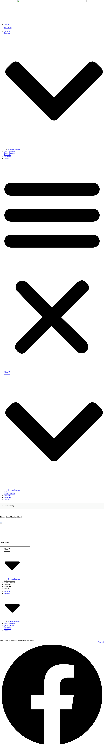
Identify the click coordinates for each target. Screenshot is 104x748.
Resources (7, 156)
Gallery (6, 158)
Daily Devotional (9, 151)
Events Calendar (9, 153)
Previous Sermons (14, 149)
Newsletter (7, 155)
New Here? (7, 24)
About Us (7, 31)
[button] (52, 265)
